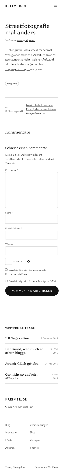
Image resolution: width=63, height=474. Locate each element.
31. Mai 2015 (51, 363)
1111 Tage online (17, 338)
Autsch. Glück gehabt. (21, 363)
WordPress (52, 467)
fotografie (12, 83)
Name (9, 212)
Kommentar (11, 170)
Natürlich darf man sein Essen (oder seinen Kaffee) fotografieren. (41, 109)
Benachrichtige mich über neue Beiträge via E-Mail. (33, 281)
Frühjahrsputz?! (14, 111)
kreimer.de (16, 6)
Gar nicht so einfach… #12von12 (21, 376)
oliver (20, 40)
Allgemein (30, 40)
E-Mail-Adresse (13, 228)
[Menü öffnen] (56, 6)
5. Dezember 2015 (49, 338)
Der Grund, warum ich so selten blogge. (24, 350)
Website (9, 244)
